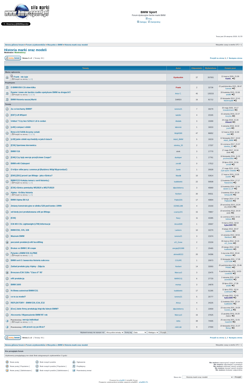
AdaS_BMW (178, 139)
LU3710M (228, 261)
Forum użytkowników (35, 45)
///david (228, 122)
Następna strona (235, 58)
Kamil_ (228, 79)
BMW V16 (15, 151)
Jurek (178, 170)
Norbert (178, 194)
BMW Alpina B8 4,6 (20, 200)
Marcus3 (178, 272)
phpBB (122, 380)
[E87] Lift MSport (19, 115)
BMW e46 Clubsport (20, 163)
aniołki (228, 95)
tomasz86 (228, 195)
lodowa (228, 219)
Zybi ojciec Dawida (228, 171)
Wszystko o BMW (55, 45)
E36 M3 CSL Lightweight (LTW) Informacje (30, 224)
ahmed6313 (178, 254)
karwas (228, 88)
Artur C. (178, 94)
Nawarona (228, 183)
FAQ (150, 19)
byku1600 (228, 225)
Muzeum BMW (17, 236)
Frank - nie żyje (21, 77)
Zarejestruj (155, 22)
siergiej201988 (178, 248)
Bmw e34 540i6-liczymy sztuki (25, 132)
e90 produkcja (17, 278)
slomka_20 (178, 145)
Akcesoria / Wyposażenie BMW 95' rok (29, 315)
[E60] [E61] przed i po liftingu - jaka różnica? (31, 175)
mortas (178, 285)
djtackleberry (178, 188)
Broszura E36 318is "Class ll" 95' (27, 272)
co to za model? (18, 297)
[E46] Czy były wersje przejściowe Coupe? (31, 157)
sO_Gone (178, 242)
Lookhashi (228, 292)
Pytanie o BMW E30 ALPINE (24, 253)
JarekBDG (228, 280)
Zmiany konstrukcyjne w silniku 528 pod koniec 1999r (36, 206)
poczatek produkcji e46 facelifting (27, 242)
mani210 (228, 322)
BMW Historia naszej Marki (23, 99)
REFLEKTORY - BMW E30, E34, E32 (28, 303)
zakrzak (178, 327)
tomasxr (228, 255)
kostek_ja (228, 310)
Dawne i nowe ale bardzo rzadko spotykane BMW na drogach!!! (41, 92)
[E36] (13, 218)
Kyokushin (178, 77)
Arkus (178, 303)
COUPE (178, 260)
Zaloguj (143, 22)
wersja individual (30, 320)
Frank (178, 87)
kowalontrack (228, 110)
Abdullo (178, 121)
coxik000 (228, 273)
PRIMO (228, 267)
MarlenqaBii (228, 101)
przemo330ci (228, 158)
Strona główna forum (14, 45)
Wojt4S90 (178, 133)
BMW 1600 (16, 284)
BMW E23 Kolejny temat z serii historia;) (30, 180)
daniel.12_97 (228, 189)
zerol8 (178, 163)
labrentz (178, 127)
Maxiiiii (178, 176)
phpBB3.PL (143, 382)
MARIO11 (178, 279)
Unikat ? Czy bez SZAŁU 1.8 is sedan (28, 121)
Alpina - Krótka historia (22, 192)
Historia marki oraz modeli (76, 45)
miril (228, 134)
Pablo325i (178, 200)
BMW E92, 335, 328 (20, 230)
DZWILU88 (178, 206)
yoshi (228, 128)
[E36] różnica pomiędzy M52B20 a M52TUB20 (32, 188)
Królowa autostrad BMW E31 (24, 290)
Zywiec (228, 177)
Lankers (178, 230)
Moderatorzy (20, 52)
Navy (178, 218)
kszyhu (228, 116)
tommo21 (178, 109)
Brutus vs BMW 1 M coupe (23, 248)
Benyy (228, 328)
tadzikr (178, 115)
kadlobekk (178, 182)
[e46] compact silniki (21, 127)
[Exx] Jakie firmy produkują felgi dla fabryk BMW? (34, 309)
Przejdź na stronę (217, 58)
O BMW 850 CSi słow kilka (23, 87)
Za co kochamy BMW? (21, 109)
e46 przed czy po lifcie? (34, 327)
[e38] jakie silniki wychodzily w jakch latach (31, 139)
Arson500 (178, 224)
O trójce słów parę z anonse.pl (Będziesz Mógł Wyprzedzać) (39, 169)
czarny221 (178, 212)
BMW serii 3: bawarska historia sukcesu (30, 260)
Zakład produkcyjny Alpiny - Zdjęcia (28, 266)
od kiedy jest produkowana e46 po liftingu (30, 212)
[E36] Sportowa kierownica (23, 145)
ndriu (178, 321)
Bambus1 (228, 237)
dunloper (178, 157)
